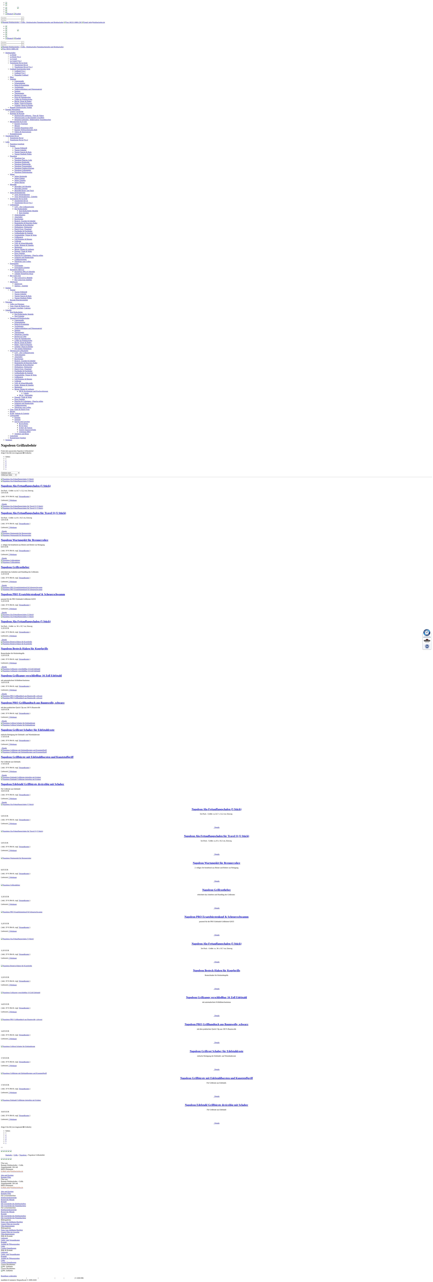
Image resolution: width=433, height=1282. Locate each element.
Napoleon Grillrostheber (15, 567)
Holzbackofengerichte (9, 1198)
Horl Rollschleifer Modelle (28, 211)
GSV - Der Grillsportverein (24, 207)
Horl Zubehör (24, 213)
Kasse (17, 12)
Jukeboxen (14, 282)
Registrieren (20, 3)
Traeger (12, 146)
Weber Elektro (19, 178)
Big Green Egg (15, 276)
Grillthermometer (20, 259)
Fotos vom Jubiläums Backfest (12, 1222)
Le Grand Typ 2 (15, 61)
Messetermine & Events (18, 122)
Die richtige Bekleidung (22, 349)
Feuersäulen (14, 263)
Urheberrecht (69, 1278)
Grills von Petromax (17, 304)
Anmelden (15, 5)
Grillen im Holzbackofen (23, 99)
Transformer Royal (21, 65)
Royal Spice (23, 426)
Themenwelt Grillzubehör (19, 351)
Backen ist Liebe (20, 95)
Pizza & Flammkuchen (22, 97)
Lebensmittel (14, 415)
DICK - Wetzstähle (26, 395)
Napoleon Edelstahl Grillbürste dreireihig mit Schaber (32, 784)
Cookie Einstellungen (8, 1248)
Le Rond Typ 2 (15, 57)
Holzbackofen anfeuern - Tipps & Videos (29, 116)
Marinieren (18, 247)
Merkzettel (32, 8)
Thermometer (19, 93)
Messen (17, 126)
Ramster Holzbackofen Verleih (21, 107)
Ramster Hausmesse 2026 (23, 128)
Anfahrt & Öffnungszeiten (10, 1244)
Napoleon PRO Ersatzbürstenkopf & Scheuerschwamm (33, 594)
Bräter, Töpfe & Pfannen (23, 103)
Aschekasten (18, 87)
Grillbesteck (18, 237)
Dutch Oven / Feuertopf (22, 229)
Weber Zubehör (20, 180)
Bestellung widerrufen (9, 1276)
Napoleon (13, 156)
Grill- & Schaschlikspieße (23, 243)
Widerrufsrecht (32, 1278)
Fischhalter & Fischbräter (23, 231)
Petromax (8, 302)
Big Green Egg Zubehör (23, 280)
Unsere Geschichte (16, 111)
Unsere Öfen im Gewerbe (10, 1224)
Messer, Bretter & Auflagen (24, 249)
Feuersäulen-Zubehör (22, 268)
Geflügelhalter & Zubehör (23, 233)
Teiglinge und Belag (21, 434)
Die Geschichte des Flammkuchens (13, 1206)
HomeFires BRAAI (17, 270)
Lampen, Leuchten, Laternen (20, 308)
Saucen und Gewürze (22, 422)
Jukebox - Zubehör (21, 286)
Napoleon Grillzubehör (22, 170)
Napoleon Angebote (17, 144)
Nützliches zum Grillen (22, 261)
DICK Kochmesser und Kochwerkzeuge (33, 391)
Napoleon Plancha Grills (23, 160)
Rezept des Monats (7, 1200)
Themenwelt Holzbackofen (19, 318)
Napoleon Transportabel (23, 166)
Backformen (18, 219)
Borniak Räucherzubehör (19, 300)
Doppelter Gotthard (21, 75)
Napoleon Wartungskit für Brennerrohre (24, 540)
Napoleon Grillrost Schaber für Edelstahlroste (27, 729)
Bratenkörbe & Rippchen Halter (25, 223)
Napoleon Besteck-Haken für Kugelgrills (24, 648)
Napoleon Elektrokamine (23, 172)
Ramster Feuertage (21, 124)
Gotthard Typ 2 (19, 71)
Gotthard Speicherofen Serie (20, 69)
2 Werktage (13, 500)
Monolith (13, 184)
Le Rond (13, 55)
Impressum (59, 1278)
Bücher (12, 411)
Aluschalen (18, 217)
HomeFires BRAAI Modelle (24, 272)
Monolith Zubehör (21, 188)
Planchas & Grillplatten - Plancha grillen (28, 255)
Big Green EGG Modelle (23, 278)
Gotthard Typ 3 (19, 73)
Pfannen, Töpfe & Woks (23, 251)
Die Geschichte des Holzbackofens (13, 1204)
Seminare (8, 440)
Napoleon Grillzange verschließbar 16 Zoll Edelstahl (31, 675)
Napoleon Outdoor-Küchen (24, 168)
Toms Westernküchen (17, 193)
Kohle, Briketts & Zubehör (24, 245)
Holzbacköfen (10, 53)
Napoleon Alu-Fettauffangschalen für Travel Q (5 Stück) (33, 513)
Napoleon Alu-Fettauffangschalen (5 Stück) (26, 485)
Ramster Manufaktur (12, 109)
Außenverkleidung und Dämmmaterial (28, 89)
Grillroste (17, 241)
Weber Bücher (19, 182)
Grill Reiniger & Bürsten (23, 239)
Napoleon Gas (19, 158)
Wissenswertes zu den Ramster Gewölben (29, 118)
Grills (7, 142)
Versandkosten (24, 496)
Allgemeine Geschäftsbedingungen (13, 1278)
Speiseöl (17, 420)
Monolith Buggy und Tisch (24, 191)
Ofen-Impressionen (8, 1226)
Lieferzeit (4, 1238)
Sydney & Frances (25, 428)
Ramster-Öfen (6, 1177)
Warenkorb (20, 10)
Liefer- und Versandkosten (10, 1240)
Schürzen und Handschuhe (24, 257)
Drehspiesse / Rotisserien (23, 227)
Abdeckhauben (19, 215)
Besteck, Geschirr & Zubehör (24, 221)
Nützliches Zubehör (21, 334)
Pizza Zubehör (19, 253)
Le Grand (13, 59)
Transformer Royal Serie (18, 63)
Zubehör (13, 79)
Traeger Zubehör (20, 150)
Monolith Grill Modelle (22, 186)
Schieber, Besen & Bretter (23, 105)
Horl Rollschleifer (20, 209)
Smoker (8, 288)
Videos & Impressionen (22, 132)
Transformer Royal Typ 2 (23, 67)
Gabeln (26, 393)
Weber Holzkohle (20, 176)
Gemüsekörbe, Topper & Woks (25, 235)
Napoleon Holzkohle (21, 162)
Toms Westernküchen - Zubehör (25, 197)
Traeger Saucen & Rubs (22, 152)
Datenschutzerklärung (46, 1278)
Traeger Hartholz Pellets (23, 154)
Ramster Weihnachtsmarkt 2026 (25, 130)
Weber (12, 174)
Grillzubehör (14, 205)
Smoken (17, 91)
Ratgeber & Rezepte (17, 114)
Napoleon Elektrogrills (22, 164)
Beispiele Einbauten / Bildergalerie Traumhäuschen (32, 120)
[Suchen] (23, 18)
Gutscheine (14, 436)
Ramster (17, 418)
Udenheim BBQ (25, 432)
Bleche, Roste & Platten (22, 101)
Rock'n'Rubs (23, 424)
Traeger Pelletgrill (20, 148)
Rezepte (4, 1202)
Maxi (12, 77)
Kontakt (4, 1242)
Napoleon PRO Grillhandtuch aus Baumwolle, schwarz (32, 702)
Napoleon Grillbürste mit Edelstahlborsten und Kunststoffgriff (37, 757)
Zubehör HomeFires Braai (23, 274)
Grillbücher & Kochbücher (24, 225)
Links (3, 1246)
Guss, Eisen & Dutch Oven (19, 306)
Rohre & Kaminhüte (21, 85)
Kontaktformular (16, 134)
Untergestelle (19, 81)
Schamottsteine (19, 83)
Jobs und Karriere (7, 1175)
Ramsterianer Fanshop (18, 438)
